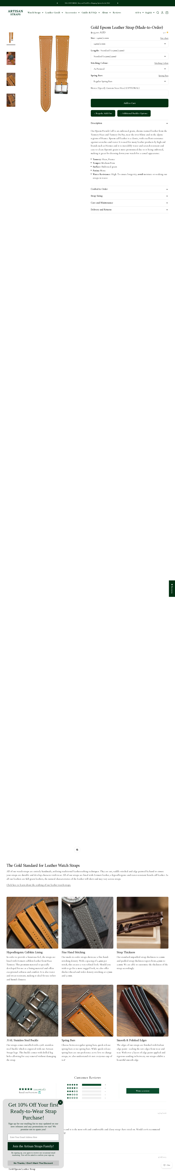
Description (96, 123)
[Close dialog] (60, 1102)
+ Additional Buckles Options (134, 113)
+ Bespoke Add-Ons (103, 113)
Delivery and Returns (101, 210)
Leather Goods (52, 12)
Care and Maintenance (102, 203)
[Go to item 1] (11, 38)
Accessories (71, 12)
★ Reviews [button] (172, 589)
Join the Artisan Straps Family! (33, 1146)
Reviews (117, 12)
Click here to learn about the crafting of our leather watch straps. (39, 884)
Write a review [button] (142, 1090)
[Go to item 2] (11, 59)
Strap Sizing (97, 196)
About (105, 12)
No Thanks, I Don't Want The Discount (33, 1163)
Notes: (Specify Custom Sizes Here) (115, 88)
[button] (72, 1085)
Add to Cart (130, 103)
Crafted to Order (99, 189)
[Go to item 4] (11, 101)
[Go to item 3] (11, 80)
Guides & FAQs (89, 12)
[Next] (117, 3)
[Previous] (57, 3)
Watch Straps (34, 12)
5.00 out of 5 (39, 1089)
